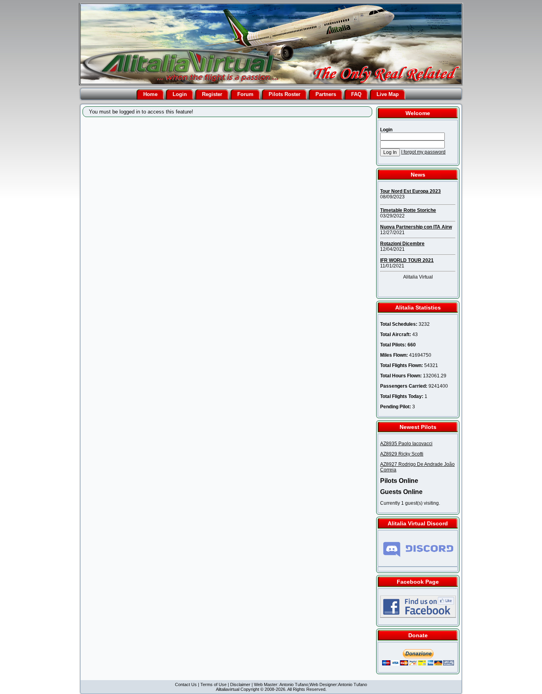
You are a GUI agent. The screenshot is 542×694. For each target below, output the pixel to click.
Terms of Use (213, 684)
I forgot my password (423, 152)
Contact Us (186, 684)
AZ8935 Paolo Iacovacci (406, 443)
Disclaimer (240, 684)
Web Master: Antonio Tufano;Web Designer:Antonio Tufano (310, 684)
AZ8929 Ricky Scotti (401, 454)
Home (150, 94)
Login (180, 94)
